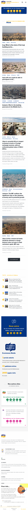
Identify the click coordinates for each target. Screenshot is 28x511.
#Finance (13, 75)
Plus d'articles (14, 259)
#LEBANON (5, 189)
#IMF (18, 75)
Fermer (4, 509)
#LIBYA (4, 137)
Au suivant (23, 509)
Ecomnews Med (12, 2)
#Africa (9, 137)
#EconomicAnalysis (7, 138)
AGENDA (3, 476)
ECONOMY (3, 462)
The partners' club (10, 449)
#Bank (8, 42)
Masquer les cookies (14, 509)
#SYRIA (4, 75)
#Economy (13, 42)
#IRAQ (3, 42)
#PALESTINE (21, 102)
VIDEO (2, 483)
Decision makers (5, 470)
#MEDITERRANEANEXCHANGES (9, 102)
